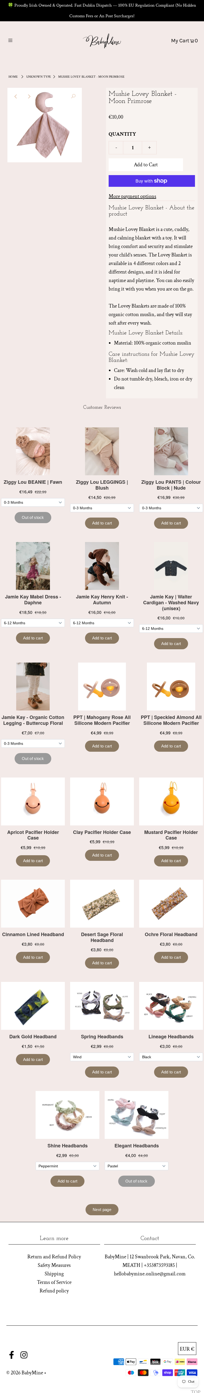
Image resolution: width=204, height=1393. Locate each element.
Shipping (54, 1273)
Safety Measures (54, 1265)
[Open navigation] (20, 40)
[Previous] (16, 96)
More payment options (132, 196)
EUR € (187, 1349)
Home (13, 77)
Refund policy (54, 1290)
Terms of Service (54, 1282)
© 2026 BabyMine (24, 1372)
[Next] (29, 96)
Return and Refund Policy (54, 1256)
